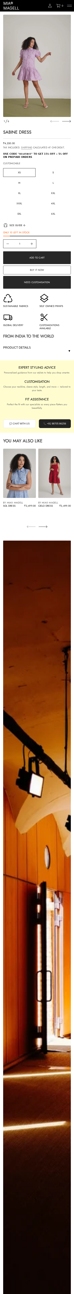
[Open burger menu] (69, 5)
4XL (53, 203)
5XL (19, 214)
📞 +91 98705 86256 (54, 423)
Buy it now (37, 270)
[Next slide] (66, 121)
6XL (53, 214)
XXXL (19, 203)
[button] (59, 5)
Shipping (26, 147)
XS (19, 172)
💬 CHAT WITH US (19, 423)
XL (19, 193)
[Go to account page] (50, 5)
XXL (53, 193)
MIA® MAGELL (11, 6)
